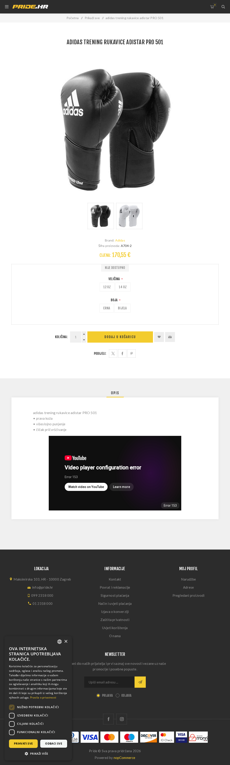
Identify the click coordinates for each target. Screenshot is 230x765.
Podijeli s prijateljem (170, 337)
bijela (122, 308)
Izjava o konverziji (115, 612)
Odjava (126, 695)
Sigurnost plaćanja (115, 595)
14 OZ (123, 287)
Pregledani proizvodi (188, 595)
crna (106, 308)
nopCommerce (124, 758)
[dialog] (38, 698)
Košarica (214, 5)
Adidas (120, 240)
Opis (115, 393)
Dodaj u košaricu (120, 337)
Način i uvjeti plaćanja (115, 603)
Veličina (114, 279)
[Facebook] (108, 719)
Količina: (61, 337)
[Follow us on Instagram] (121, 719)
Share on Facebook (122, 353)
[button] (38, 753)
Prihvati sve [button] (23, 743)
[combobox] (59, 641)
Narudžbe (188, 579)
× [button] (65, 641)
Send (140, 682)
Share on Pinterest (131, 353)
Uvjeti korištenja (115, 628)
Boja (114, 300)
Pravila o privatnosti (43, 697)
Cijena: (105, 255)
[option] (100, 216)
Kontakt (115, 579)
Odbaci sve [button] (53, 743)
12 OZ (107, 287)
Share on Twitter (113, 353)
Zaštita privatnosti (115, 620)
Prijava (107, 695)
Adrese (188, 587)
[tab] (115, 392)
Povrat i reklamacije (115, 587)
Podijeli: (100, 353)
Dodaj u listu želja (159, 337)
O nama (115, 636)
